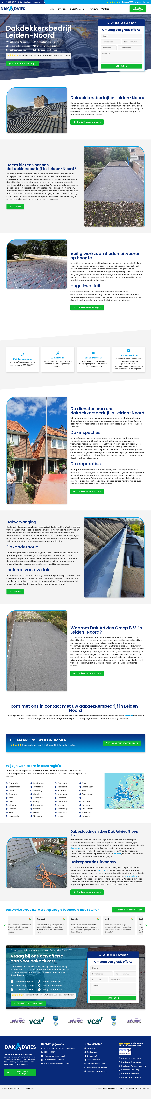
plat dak (101, 870)
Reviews (94, 9)
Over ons (62, 9)
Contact (105, 9)
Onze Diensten (77, 9)
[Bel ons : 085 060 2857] (108, 23)
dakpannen (75, 848)
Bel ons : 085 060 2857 (123, 22)
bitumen (117, 853)
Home (51, 9)
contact (128, 715)
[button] (5, 925)
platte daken (131, 876)
